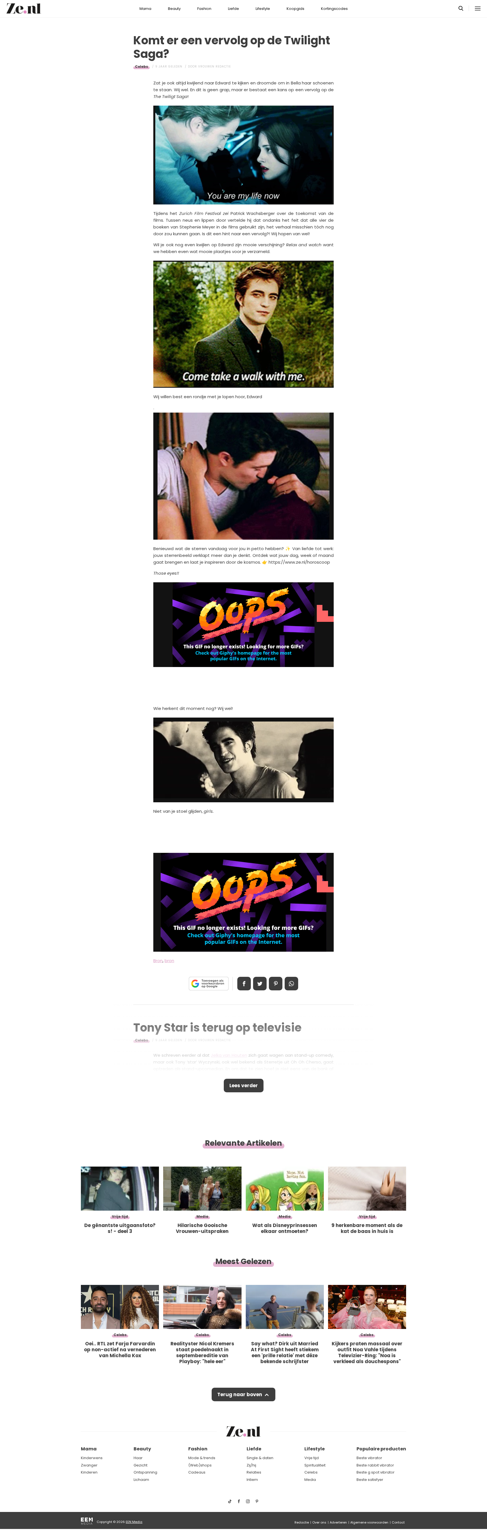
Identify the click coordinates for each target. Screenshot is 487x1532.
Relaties (254, 1472)
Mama (145, 8)
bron (169, 961)
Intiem (252, 1479)
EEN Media (134, 1522)
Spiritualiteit (315, 1465)
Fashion (204, 8)
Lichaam (141, 1479)
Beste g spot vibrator (376, 1472)
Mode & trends (201, 1458)
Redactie (302, 1522)
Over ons (319, 1522)
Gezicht (140, 1465)
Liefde (233, 8)
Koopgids (295, 8)
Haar (138, 1458)
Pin (275, 983)
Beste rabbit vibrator (375, 1465)
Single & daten (260, 1458)
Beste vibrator (369, 1458)
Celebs (141, 66)
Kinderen (89, 1472)
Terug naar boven (239, 1394)
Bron (158, 961)
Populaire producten (381, 1449)
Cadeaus (196, 1472)
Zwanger (89, 1465)
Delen (244, 983)
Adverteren (338, 1522)
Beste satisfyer (370, 1479)
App (291, 983)
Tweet (260, 983)
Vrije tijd (311, 1458)
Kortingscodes (334, 8)
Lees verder (243, 1085)
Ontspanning (145, 1472)
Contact (398, 1522)
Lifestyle (263, 8)
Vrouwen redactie (214, 66)
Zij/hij (251, 1465)
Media (310, 1479)
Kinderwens (92, 1458)
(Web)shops (200, 1465)
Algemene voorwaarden (369, 1522)
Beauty (174, 8)
